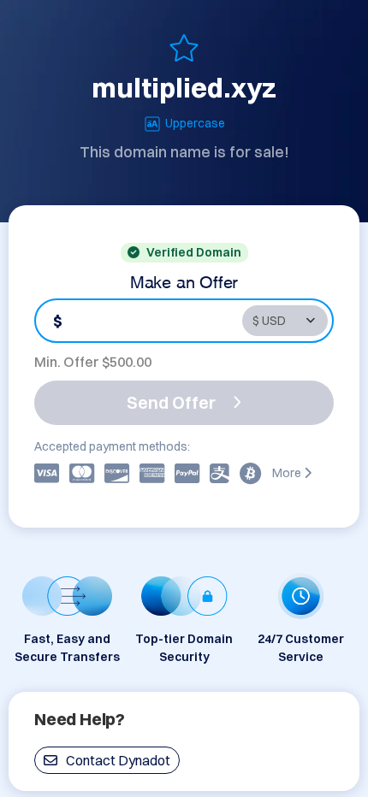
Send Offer (171, 402)
